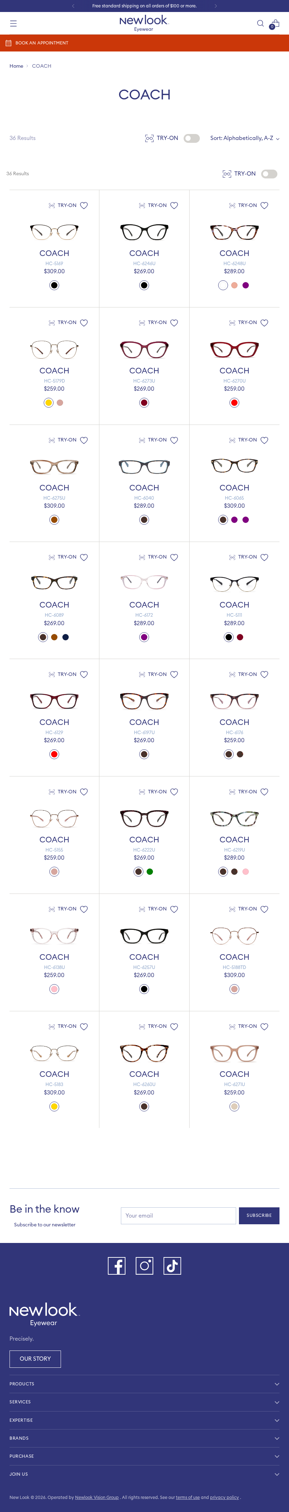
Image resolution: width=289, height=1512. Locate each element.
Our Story (35, 1359)
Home (16, 66)
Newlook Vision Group (97, 1497)
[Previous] (73, 6)
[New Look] (144, 23)
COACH (54, 253)
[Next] (215, 6)
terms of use (188, 1497)
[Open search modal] (260, 23)
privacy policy (224, 1497)
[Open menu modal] (13, 23)
